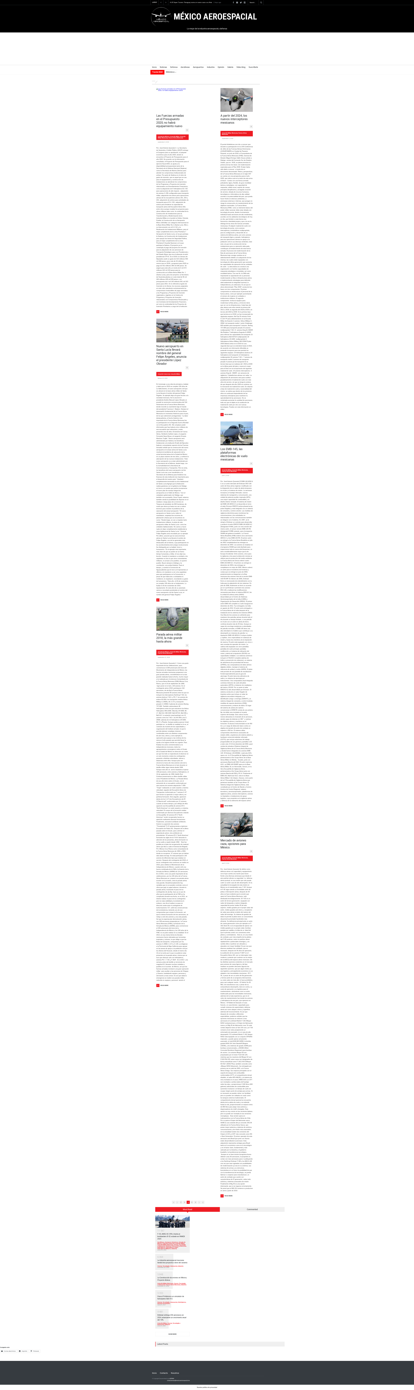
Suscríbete (253, 67)
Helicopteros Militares (164, 1248)
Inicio (154, 67)
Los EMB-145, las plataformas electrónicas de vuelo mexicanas (234, 454)
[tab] (187, 1210)
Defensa (173, 67)
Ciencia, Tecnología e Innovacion (167, 1266)
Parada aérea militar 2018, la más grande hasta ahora (169, 638)
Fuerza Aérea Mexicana (176, 138)
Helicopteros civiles (172, 1247)
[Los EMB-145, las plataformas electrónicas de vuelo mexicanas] (236, 433)
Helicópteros (161, 1247)
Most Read (187, 1209)
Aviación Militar (174, 136)
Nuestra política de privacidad (207, 1387)
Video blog (240, 67)
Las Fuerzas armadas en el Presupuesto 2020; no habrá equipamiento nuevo (170, 121)
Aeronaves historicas (171, 1242)
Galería (230, 67)
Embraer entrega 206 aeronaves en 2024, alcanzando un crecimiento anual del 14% (171, 1317)
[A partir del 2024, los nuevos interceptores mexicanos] (236, 100)
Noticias (163, 67)
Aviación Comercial (164, 374)
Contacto (164, 1373)
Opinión (221, 67)
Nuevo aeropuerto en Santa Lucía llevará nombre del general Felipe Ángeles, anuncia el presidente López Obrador (171, 355)
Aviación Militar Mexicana (178, 652)
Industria (210, 67)
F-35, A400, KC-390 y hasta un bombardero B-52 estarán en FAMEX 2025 (171, 1236)
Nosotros (175, 1373)
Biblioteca (170, 72)
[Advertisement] (207, 49)
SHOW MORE (172, 1334)
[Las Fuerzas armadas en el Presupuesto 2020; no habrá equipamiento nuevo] (172, 100)
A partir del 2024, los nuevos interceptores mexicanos (234, 119)
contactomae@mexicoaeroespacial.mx (178, 1380)
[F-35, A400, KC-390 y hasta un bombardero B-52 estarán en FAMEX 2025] (172, 1221)
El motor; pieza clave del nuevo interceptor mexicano (193, 2)
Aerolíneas (185, 67)
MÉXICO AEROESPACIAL (215, 17)
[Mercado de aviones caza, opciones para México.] (236, 825)
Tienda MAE (157, 72)
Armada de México (163, 136)
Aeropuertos (198, 67)
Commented (252, 1209)
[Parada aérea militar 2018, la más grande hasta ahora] (172, 619)
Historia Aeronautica (163, 1303)
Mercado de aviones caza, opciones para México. (233, 844)
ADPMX (171, 1378)
